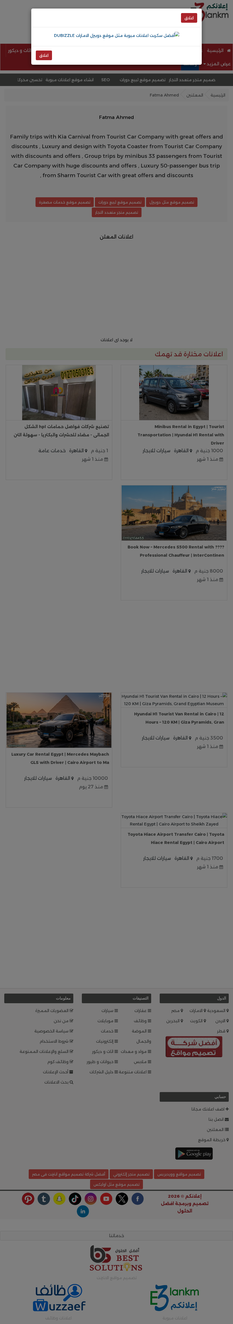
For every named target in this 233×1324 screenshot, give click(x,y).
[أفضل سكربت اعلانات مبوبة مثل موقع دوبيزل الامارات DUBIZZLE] (116, 35)
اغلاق (189, 18)
